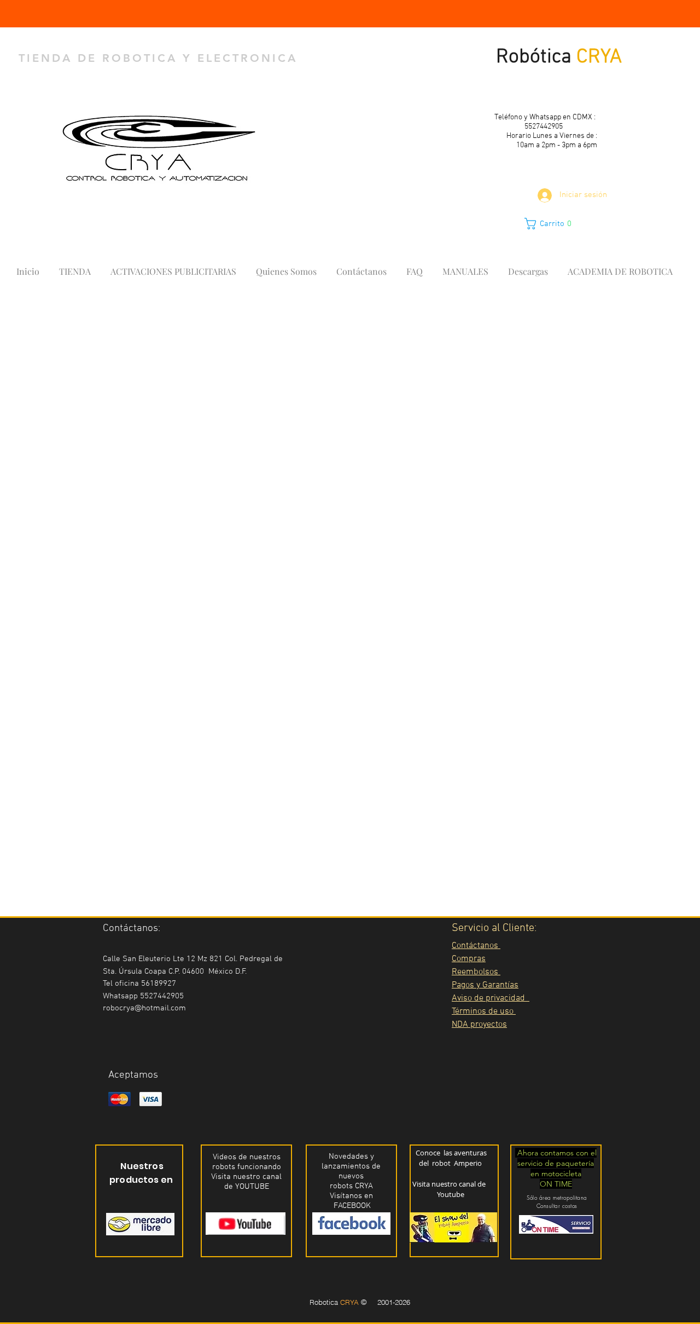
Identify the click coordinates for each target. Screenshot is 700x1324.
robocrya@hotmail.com (144, 1008)
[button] (554, 223)
